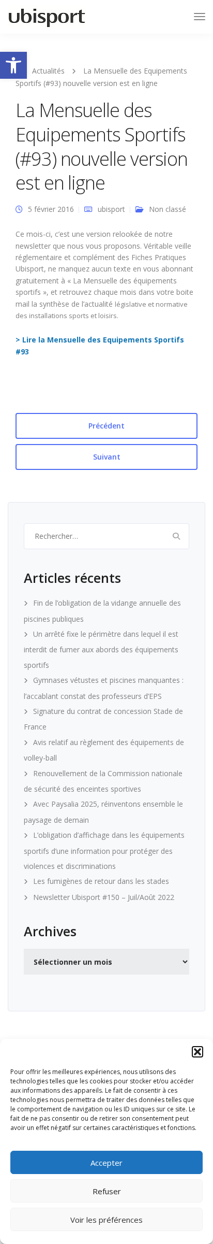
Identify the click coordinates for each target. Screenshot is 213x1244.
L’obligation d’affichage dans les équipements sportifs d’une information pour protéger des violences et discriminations (104, 850)
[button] (13, 65)
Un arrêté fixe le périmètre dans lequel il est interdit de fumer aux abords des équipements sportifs (101, 649)
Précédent (106, 426)
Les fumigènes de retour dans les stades (101, 881)
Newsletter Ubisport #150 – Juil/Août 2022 (103, 897)
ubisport (111, 209)
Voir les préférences (106, 1219)
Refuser (107, 1191)
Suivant (106, 457)
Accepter (106, 1162)
